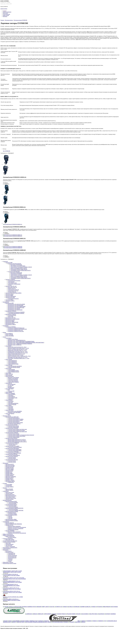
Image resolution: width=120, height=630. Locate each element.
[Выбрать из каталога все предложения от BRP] (43, 606)
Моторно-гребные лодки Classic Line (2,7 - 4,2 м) (18, 348)
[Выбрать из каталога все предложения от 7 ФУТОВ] (5, 606)
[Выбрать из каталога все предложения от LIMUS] (14, 613)
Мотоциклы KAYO (10, 464)
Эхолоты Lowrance (10, 499)
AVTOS (34, 606)
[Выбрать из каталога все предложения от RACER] (78, 613)
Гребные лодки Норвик (13, 378)
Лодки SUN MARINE (10, 393)
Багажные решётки (12, 537)
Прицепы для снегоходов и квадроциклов (17, 527)
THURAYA (40, 620)
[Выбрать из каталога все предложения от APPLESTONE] (17, 606)
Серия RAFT (11, 398)
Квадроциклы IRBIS (10, 321)
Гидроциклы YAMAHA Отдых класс (16, 331)
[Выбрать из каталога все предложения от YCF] (104, 620)
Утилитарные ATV (12, 315)
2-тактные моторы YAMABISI (14, 452)
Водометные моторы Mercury (14, 423)
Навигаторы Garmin (10, 492)
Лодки (4, 336)
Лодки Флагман (9, 375)
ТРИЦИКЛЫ (11, 482)
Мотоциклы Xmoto (10, 468)
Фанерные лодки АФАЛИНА (14, 412)
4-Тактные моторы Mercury (14, 421)
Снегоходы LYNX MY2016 (14, 271)
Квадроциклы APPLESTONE (12, 322)
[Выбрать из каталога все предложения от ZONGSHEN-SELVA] (112, 620)
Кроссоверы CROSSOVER (16, 264)
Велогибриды (8, 551)
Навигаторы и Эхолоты (8, 562)
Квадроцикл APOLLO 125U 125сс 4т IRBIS (12, 592)
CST (61, 606)
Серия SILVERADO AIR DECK (15, 366)
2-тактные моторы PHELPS (14, 455)
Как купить (5, 13)
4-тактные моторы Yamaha (13, 437)
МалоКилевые (11, 387)
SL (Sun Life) (10, 385)
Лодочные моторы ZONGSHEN (12, 446)
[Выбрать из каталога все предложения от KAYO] (112, 606)
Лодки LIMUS (9, 405)
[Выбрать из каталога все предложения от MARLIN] (34, 613)
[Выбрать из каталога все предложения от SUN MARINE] (16, 620)
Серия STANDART (12, 404)
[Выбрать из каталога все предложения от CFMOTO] (57, 606)
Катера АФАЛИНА (10, 335)
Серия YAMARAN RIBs (13, 363)
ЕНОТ (23, 622)
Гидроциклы (5, 325)
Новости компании (7, 11)
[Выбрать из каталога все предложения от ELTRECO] (70, 606)
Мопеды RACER (9, 489)
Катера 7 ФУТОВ (9, 334)
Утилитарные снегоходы (13, 298)
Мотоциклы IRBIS (9, 469)
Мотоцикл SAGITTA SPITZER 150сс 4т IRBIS (13, 596)
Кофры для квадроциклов (8, 535)
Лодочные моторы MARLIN (12, 456)
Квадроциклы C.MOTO (11, 324)
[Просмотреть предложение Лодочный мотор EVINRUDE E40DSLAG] (12, 234)
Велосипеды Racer (9, 552)
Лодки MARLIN (9, 400)
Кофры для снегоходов (8, 534)
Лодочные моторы (9, 20)
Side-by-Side (10, 316)
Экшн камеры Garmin (10, 496)
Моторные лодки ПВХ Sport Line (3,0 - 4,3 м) (17, 357)
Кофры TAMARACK (10, 536)
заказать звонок (3, 8)
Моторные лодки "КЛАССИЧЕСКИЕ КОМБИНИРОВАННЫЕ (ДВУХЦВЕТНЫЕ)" (26, 342)
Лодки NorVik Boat (10, 376)
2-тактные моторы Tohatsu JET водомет (16, 430)
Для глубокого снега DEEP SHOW (17, 265)
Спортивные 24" (11, 553)
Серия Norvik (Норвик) (13, 379)
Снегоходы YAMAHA (10, 279)
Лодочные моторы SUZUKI (11, 424)
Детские (10, 285)
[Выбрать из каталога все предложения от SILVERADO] (100, 613)
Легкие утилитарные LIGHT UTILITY (18, 268)
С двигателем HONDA (13, 502)
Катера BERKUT (9, 333)
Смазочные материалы (8, 538)
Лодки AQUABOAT (10, 413)
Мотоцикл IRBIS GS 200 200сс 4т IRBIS (11, 600)
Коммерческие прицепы (13, 529)
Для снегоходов (9, 545)
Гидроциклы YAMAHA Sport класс (15, 330)
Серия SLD (10, 407)
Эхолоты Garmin (9, 493)
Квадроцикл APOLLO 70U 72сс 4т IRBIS (12, 589)
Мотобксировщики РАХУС (11, 504)
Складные (10, 560)
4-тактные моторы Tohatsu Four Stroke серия (17, 431)
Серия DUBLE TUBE (12, 397)
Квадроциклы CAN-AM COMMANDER (16, 306)
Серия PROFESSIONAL (13, 403)
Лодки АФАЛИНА (10, 410)
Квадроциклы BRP (10, 303)
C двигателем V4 (11, 445)
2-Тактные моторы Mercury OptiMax (15, 419)
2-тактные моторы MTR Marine (14, 449)
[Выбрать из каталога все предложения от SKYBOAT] (107, 613)
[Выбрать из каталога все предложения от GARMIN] (82, 606)
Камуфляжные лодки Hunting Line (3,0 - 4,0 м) (18, 352)
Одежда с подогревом (10, 546)
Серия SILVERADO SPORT (14, 367)
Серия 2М (10, 517)
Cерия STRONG (11, 396)
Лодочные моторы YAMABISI (12, 451)
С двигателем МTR (12, 505)
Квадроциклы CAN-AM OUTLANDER (16, 304)
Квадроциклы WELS (10, 323)
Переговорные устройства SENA (10, 547)
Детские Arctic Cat (12, 291)
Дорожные (10, 558)
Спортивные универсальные (14, 283)
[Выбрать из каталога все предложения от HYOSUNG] (99, 606)
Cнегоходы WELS (9, 299)
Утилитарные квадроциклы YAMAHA (16, 312)
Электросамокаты (7, 548)
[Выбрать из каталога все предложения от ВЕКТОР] (18, 622)
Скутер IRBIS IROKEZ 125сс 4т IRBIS (11, 585)
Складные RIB (11, 391)
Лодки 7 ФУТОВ (9, 374)
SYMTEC (27, 620)
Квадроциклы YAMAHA (11, 311)
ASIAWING (29, 606)
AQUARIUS (24, 606)
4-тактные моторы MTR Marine (14, 450)
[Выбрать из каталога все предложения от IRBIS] (104, 606)
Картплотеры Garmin (10, 494)
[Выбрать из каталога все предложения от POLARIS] (68, 613)
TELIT (36, 620)
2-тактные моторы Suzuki (13, 425)
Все (4, 151)
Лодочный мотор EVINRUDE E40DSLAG (14, 238)
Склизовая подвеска (12, 513)
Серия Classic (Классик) (13, 380)
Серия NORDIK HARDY (13, 370)
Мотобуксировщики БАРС (11, 501)
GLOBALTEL (88, 606)
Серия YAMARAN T (12, 362)
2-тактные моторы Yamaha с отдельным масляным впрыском (21, 434)
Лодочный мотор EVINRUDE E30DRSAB (14, 250)
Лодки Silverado (9, 365)
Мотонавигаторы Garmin (11, 495)
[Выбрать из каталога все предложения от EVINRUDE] (76, 606)
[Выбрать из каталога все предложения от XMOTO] (83, 620)
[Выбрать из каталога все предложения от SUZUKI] (22, 620)
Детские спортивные (12, 555)
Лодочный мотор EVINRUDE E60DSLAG (14, 226)
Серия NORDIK (11, 369)
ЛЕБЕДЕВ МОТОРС (42, 622)
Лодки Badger (8, 345)
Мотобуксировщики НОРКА (12, 520)
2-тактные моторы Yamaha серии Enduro (16, 436)
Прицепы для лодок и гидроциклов (15, 528)
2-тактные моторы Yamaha (13, 433)
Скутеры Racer (9, 485)
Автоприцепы (6, 521)
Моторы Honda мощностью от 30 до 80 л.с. (17, 440)
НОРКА (49, 622)
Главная (4, 10)
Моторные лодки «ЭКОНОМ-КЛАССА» (17, 340)
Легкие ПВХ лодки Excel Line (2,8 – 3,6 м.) (17, 347)
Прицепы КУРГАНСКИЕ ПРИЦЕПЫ (14, 523)
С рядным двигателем (12, 443)
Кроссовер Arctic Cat (12, 287)
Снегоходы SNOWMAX (11, 296)
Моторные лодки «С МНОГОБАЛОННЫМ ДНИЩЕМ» (20, 343)
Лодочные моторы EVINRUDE (20, 20)
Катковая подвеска (12, 512)
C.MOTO (47, 606)
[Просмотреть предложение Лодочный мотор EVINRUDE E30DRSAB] (12, 246)
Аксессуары (8, 543)
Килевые (10, 386)
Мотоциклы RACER (10, 466)
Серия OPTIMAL (11, 394)
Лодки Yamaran (9, 359)
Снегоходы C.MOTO (10, 300)
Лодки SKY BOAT (9, 388)
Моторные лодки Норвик (13, 377)
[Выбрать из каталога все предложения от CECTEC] (51, 606)
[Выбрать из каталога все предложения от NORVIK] (59, 613)
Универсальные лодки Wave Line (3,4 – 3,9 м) (17, 351)
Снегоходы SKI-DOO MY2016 (14, 263)
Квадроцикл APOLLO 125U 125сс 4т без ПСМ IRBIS (14, 578)
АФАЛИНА (5, 622)
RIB (9, 389)
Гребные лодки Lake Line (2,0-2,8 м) (15, 354)
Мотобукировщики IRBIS (11, 519)
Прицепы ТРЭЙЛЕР (10, 530)
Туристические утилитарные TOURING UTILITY (21, 267)
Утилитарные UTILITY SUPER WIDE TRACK (20, 270)
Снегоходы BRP (9, 262)
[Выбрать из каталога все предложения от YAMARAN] (100, 620)
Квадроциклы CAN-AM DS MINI (15, 309)
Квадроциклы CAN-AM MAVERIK (15, 305)
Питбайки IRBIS (9, 473)
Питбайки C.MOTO (10, 480)
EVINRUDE (7, 151)
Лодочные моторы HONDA (11, 438)
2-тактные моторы (12, 457)
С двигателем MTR (12, 503)
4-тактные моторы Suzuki (13, 427)
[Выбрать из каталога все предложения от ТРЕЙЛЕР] (71, 622)
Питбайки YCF (9, 472)
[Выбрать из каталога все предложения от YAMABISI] (88, 620)
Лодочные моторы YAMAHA (12, 432)
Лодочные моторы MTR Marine (12, 448)
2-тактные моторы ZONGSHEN (15, 447)
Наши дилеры (6, 15)
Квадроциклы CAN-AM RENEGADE (16, 307)
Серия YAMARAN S (12, 361)
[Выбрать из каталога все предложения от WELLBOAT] (63, 620)
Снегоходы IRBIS (9, 295)
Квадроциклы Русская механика (12, 318)
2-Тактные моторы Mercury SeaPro (15, 420)
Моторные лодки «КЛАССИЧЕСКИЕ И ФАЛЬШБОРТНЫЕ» (21, 341)
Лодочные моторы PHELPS (11, 454)
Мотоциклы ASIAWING (11, 476)
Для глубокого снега (12, 282)
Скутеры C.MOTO (9, 486)
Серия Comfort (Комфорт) (13, 382)
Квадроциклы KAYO (10, 320)
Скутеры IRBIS (9, 484)
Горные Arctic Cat (12, 288)
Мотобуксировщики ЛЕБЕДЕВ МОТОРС (14, 508)
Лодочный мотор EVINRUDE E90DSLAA (14, 207)
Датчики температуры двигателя (10, 540)
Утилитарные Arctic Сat (13, 290)
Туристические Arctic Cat (13, 289)
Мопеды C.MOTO (9, 490)
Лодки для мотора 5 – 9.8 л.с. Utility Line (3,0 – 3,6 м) (19, 356)
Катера (4, 332)
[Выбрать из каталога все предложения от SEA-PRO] (91, 613)
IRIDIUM (108, 606)
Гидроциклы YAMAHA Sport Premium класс (17, 329)
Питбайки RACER (10, 467)
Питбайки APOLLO (10, 474)
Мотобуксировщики (7, 500)
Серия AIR (10, 402)
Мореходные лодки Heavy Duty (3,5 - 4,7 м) (17, 350)
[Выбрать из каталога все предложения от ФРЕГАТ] (82, 622)
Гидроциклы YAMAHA (11, 326)
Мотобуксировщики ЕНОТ (11, 514)
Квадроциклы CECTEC (11, 317)
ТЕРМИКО (65, 622)
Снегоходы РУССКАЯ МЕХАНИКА (13, 292)
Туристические (11, 281)
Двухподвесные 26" (12, 557)
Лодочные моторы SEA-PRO (12, 459)
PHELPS (64, 613)
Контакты (5, 16)
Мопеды (5, 487)
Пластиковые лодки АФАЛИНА (15, 411)
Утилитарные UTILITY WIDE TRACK (18, 269)
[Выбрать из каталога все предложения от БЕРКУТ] (13, 622)
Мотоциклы (5, 463)
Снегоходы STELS (10, 294)
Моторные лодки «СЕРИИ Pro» (15, 344)
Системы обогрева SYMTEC (9, 541)
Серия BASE (11, 401)
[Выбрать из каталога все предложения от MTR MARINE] (47, 613)
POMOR (73, 613)
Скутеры (5, 483)
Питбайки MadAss (9, 475)
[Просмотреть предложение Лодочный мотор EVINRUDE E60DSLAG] (6, 223)
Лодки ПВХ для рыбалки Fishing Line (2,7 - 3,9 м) (18, 358)
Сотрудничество (6, 14)
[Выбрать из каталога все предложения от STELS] (10, 620)
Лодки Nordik (8, 368)
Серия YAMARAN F (12, 360)
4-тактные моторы (12, 458)
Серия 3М (10, 518)
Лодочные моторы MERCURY (12, 416)
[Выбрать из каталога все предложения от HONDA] (93, 606)
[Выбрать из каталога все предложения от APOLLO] (10, 606)
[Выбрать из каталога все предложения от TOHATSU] (46, 620)
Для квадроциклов (9, 544)
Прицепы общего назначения (14, 526)
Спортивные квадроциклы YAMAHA (16, 313)
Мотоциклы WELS (10, 477)
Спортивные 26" (11, 554)
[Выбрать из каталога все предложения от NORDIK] (53, 613)
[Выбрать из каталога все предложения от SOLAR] (5, 620)
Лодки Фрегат (9, 338)
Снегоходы (5, 261)
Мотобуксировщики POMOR (12, 511)
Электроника (6, 491)
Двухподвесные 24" (12, 556)
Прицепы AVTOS (9, 525)
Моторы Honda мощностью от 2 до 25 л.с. (17, 439)
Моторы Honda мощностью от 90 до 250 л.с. (17, 441)
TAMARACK (32, 620)
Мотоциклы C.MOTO (10, 481)
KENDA (116, 606)
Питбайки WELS (9, 478)
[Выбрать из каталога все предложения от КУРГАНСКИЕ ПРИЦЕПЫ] (31, 622)
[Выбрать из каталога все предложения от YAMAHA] (94, 620)
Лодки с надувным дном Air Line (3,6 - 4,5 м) (17, 349)
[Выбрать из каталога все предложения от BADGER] (38, 606)
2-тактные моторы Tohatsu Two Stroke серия (17, 429)
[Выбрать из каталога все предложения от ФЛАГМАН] (77, 622)
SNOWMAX (113, 613)
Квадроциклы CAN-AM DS (14, 308)
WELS (79, 620)
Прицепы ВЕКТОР (10, 522)
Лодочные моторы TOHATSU (12, 428)
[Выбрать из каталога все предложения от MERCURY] (40, 613)
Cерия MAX (10, 395)
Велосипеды (5, 549)
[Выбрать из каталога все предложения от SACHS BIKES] (84, 613)
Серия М (10, 516)
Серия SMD (10, 406)
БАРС (9, 622)
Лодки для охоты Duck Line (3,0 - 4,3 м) (16, 353)
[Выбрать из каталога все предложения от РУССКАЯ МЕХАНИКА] (57, 622)
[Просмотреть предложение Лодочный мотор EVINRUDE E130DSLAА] (6, 164)
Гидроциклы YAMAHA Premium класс (16, 327)
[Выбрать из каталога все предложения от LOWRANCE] (28, 613)
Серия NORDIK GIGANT (13, 371)
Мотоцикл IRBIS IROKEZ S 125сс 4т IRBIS (12, 582)
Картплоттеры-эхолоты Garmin (9, 563)
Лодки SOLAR (9, 383)
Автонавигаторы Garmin (11, 498)
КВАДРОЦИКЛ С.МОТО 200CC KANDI (12, 572)
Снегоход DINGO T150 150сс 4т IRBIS (11, 575)
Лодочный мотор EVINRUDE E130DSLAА (14, 177)
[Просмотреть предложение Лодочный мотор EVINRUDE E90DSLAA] (6, 194)
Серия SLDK (11, 409)
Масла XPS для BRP (10, 539)
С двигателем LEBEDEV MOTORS (15, 510)
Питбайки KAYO (9, 471)
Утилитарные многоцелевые (14, 280)
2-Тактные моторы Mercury (14, 418)
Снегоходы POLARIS (10, 297)
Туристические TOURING (16, 273)
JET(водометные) (11, 384)
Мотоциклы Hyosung (10, 465)
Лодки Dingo (8, 372)
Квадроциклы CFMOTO (11, 314)
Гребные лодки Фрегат (13, 339)
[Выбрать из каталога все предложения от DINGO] (65, 606)
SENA (95, 613)
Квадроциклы (6, 302)
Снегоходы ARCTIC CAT (11, 286)
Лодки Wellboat (9, 392)
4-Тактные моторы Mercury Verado (15, 422)
